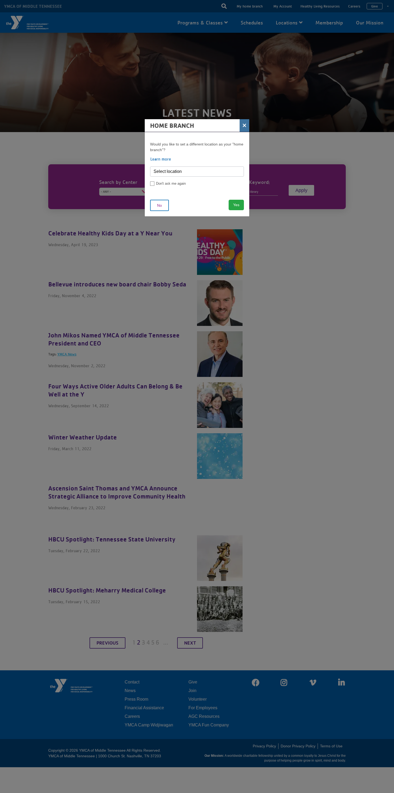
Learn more (160, 159)
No (159, 205)
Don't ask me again (171, 183)
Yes (236, 205)
